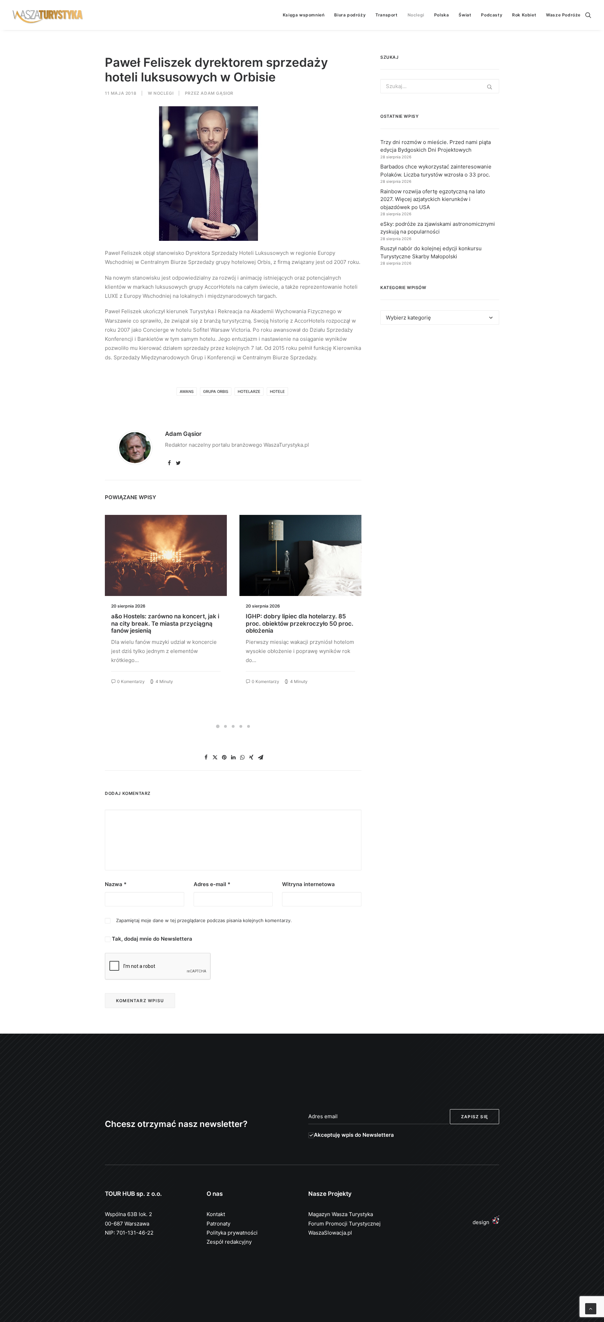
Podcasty (491, 14)
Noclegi (416, 14)
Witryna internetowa (308, 884)
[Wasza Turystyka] (48, 15)
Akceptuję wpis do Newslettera (354, 1134)
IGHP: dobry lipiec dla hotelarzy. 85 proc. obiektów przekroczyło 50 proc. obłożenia (299, 623)
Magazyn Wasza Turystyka (340, 1214)
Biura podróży (350, 14)
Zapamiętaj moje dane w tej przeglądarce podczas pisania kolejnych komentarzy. (204, 920)
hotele (277, 391)
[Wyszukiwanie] (588, 15)
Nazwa (116, 884)
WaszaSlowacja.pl (330, 1232)
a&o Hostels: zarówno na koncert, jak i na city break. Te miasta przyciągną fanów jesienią (165, 623)
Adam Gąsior (217, 93)
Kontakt (216, 1214)
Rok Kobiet (524, 14)
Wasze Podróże (563, 14)
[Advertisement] (439, 394)
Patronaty (218, 1223)
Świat (465, 14)
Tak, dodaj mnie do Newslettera (151, 938)
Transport (386, 14)
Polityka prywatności (232, 1232)
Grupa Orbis (215, 391)
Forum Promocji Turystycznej (344, 1223)
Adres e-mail (212, 884)
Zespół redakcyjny (229, 1241)
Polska (441, 14)
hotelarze (249, 391)
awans (187, 391)
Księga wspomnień (304, 14)
